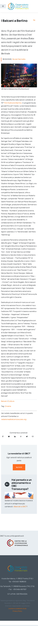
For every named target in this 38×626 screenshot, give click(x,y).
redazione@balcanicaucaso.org (13, 419)
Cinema (8, 406)
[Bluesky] (9, 436)
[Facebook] (3, 436)
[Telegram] (26, 436)
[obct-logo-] (17, 564)
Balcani (4, 401)
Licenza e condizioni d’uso (17, 608)
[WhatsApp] (20, 436)
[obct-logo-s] (18, 3)
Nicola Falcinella (18, 59)
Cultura (11, 401)
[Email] (33, 436)
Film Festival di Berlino (13, 103)
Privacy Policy (17, 611)
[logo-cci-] (17, 540)
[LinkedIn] (15, 436)
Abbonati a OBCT (20, 506)
